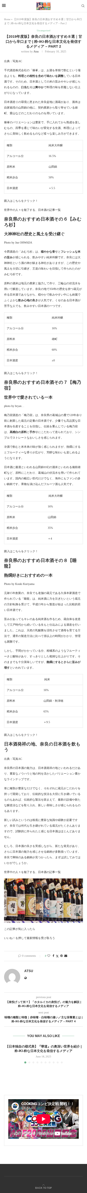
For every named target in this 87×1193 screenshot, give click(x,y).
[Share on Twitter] (57, 956)
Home (7, 19)
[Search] (83, 6)
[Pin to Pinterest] (61, 956)
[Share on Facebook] (53, 956)
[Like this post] (48, 956)
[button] (7, 1053)
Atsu (36, 51)
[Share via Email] (65, 956)
